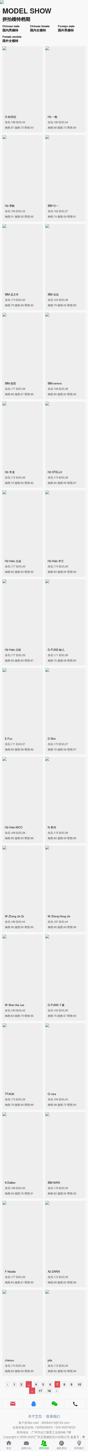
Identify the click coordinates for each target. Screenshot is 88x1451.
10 (79, 1384)
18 (49, 1391)
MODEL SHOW (26, 11)
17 (40, 1391)
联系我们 (53, 1416)
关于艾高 (35, 1416)
